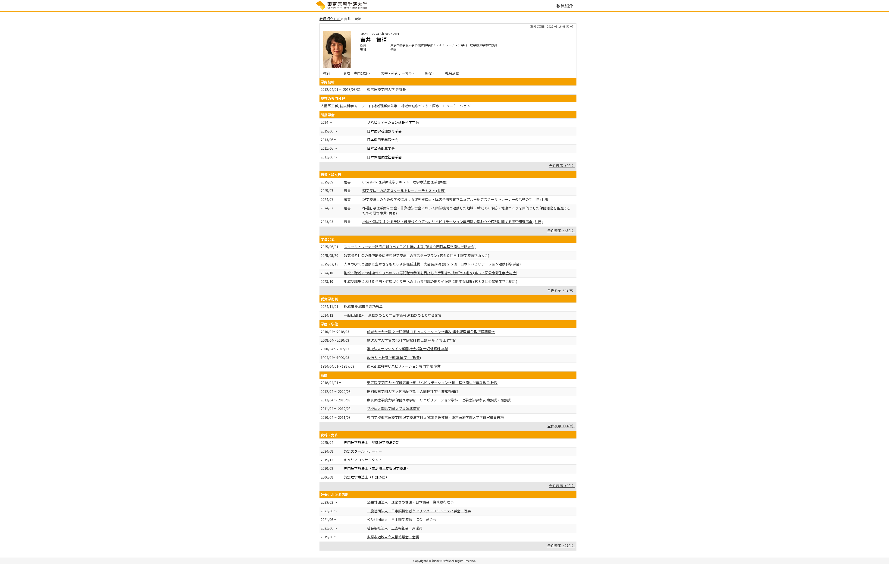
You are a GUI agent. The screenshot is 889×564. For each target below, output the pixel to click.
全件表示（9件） (562, 165)
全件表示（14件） (561, 425)
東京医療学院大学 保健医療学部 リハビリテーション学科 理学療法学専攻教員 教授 (432, 382)
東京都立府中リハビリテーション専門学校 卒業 (404, 366)
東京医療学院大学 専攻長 (386, 89)
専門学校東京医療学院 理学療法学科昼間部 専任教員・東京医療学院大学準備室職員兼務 (435, 417)
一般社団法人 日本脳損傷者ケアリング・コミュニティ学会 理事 (419, 510)
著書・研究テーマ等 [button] (396, 73)
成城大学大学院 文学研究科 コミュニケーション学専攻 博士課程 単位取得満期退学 (431, 331)
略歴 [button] (428, 73)
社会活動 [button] (452, 73)
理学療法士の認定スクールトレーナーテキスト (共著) (403, 190)
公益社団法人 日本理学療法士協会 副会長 (401, 519)
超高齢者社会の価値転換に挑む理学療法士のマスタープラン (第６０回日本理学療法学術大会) (416, 255)
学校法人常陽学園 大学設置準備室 (393, 408)
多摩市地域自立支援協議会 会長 (393, 536)
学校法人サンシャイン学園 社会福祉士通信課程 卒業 (407, 348)
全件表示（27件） (561, 545)
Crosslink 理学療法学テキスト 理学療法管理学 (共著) (404, 182)
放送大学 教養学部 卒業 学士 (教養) (394, 357)
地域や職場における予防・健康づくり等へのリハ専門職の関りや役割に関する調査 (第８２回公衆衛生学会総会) (430, 281)
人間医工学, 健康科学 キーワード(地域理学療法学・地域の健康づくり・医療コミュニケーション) (396, 105)
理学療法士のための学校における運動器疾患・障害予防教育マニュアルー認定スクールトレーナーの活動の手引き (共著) (456, 199)
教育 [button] (326, 73)
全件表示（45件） (561, 230)
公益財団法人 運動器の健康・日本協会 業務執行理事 (410, 502)
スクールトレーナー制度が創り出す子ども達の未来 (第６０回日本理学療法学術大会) (410, 246)
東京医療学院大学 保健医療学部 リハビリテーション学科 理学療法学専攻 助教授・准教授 (439, 399)
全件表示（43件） (561, 290)
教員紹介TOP (330, 18)
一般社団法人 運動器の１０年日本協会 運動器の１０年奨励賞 (393, 315)
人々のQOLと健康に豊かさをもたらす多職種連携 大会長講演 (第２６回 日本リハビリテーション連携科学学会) (432, 264)
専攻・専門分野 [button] (355, 73)
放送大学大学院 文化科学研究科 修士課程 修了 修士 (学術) (411, 340)
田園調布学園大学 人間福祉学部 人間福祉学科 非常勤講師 (413, 391)
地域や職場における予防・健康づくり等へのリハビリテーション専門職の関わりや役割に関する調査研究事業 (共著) (452, 221)
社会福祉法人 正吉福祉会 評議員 (395, 528)
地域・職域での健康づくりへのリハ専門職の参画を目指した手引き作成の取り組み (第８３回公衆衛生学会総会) (430, 272)
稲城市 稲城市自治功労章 (363, 306)
